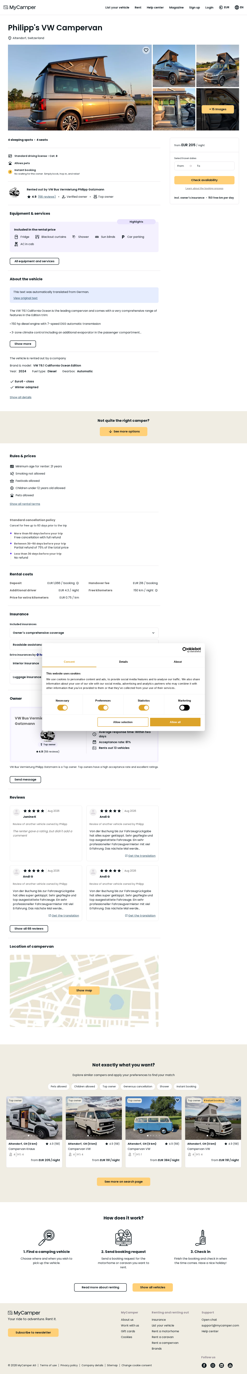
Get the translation (142, 856)
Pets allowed (59, 1086)
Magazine (176, 7)
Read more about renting (100, 1287)
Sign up (194, 7)
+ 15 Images (217, 109)
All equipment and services (34, 261)
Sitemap (112, 1365)
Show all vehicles (152, 1287)
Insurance (159, 1320)
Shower (164, 1086)
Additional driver (23, 590)
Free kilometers (100, 590)
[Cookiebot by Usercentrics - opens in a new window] (185, 650)
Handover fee (99, 583)
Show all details (20, 397)
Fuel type (38, 371)
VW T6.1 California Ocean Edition (57, 365)
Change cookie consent (137, 1365)
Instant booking (186, 1086)
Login (209, 7)
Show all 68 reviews (28, 929)
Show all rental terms (25, 504)
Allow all (175, 722)
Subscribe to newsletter (33, 1332)
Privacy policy (69, 1365)
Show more (22, 344)
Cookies (126, 1337)
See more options (127, 431)
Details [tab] (123, 661)
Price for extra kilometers (29, 597)
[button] (224, 7)
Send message (25, 779)
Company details (92, 1365)
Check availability (204, 180)
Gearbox (68, 371)
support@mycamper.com (220, 1325)
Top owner (109, 1086)
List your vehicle (117, 7)
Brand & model (20, 365)
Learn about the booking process (204, 188)
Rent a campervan (165, 1343)
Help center (155, 7)
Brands (157, 1349)
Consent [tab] (69, 661)
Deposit (16, 583)
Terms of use (48, 1365)
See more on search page (124, 1182)
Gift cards (128, 1331)
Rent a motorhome (165, 1331)
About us (127, 1320)
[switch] (103, 708)
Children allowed (84, 1086)
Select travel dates (185, 158)
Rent (138, 7)
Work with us (130, 1325)
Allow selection (123, 722)
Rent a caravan (163, 1337)
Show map (84, 990)
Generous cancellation (138, 1086)
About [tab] (178, 661)
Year (13, 371)
